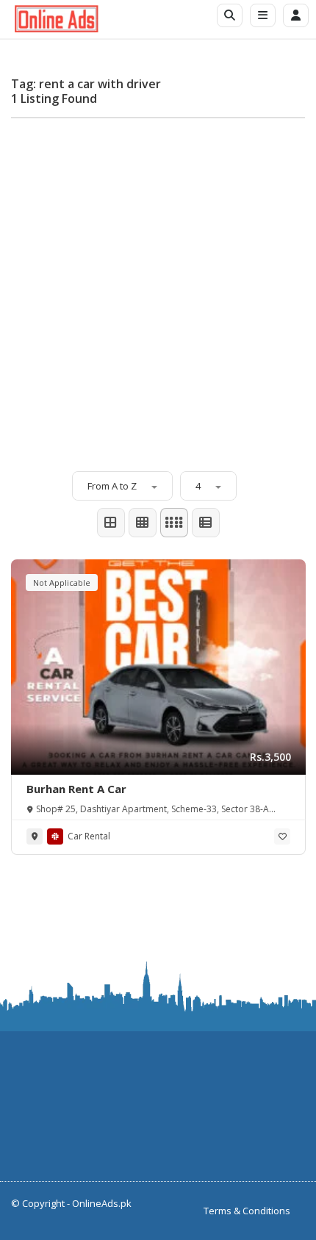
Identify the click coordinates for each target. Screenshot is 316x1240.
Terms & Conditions (247, 1210)
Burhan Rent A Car (76, 788)
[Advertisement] (158, 287)
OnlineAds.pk (102, 1203)
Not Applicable (61, 582)
